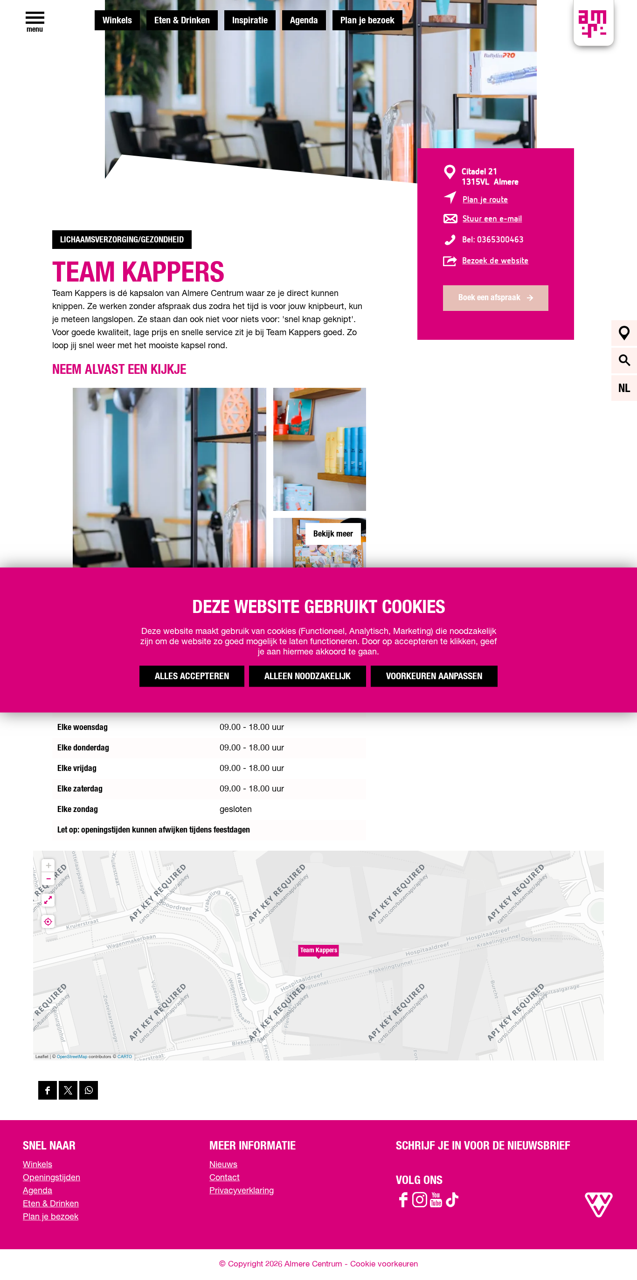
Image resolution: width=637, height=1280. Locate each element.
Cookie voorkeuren (384, 1264)
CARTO (125, 1057)
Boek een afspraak (489, 298)
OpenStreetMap (72, 1057)
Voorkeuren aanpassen (434, 676)
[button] (318, 955)
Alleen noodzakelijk (307, 676)
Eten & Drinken (182, 20)
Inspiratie (250, 20)
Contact (224, 1178)
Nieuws (223, 1165)
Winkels (117, 20)
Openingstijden (51, 1178)
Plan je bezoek (367, 20)
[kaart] (624, 333)
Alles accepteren (192, 676)
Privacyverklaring (241, 1191)
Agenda (304, 20)
